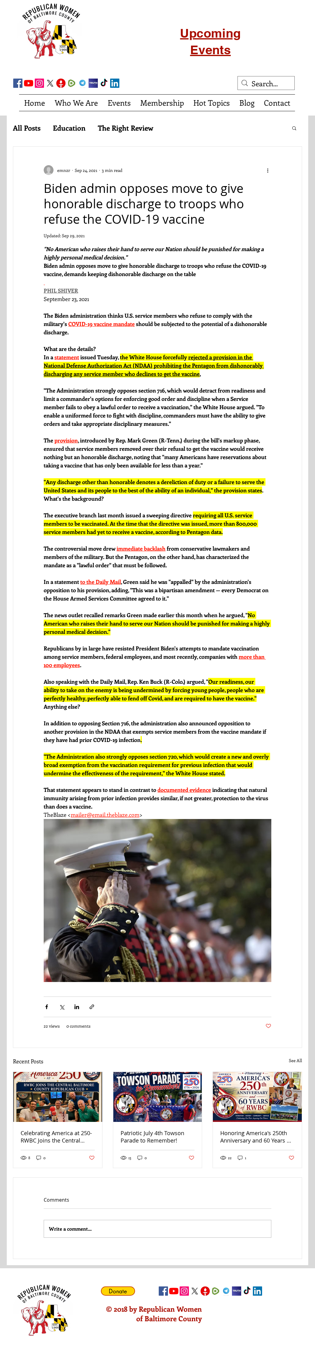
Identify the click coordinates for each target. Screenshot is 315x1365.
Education (69, 127)
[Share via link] (92, 1007)
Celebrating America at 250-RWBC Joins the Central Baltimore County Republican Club (56, 1136)
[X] (50, 83)
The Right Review (125, 127)
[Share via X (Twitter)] (62, 1007)
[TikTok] (104, 83)
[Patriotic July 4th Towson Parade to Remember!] (157, 1097)
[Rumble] (71, 83)
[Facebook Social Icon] (17, 83)
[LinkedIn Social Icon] (114, 83)
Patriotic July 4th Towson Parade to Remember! (152, 1136)
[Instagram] (39, 83)
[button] (294, 127)
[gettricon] (61, 83)
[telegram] (82, 83)
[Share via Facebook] (47, 1007)
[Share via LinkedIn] (77, 1007)
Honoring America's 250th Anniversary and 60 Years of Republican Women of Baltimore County (256, 1136)
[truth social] (93, 83)
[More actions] (267, 170)
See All (295, 1060)
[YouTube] (28, 83)
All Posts (27, 127)
